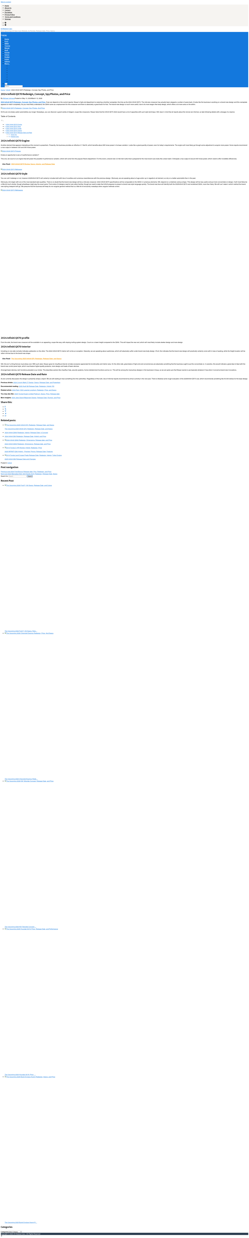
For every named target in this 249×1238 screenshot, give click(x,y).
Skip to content (6, 2)
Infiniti (10, 463)
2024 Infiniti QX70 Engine (14, 124)
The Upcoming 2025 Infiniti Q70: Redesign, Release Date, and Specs (29, 429)
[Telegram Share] (5, 413)
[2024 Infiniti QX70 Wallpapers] (124, 190)
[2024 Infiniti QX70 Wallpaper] (11, 169)
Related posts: (15, 136)
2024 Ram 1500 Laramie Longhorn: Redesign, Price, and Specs (34, 390)
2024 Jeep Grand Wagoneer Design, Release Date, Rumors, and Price (36, 397)
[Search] (6, 84)
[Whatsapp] (5, 416)
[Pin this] (5, 411)
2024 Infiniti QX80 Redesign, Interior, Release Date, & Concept (26, 432)
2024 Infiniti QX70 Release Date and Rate (19, 133)
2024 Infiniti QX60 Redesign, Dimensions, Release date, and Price (28, 444)
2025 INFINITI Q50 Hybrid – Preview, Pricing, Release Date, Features (29, 451)
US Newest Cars (6, 29)
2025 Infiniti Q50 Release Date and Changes (20, 459)
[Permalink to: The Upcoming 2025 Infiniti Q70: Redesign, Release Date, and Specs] (29, 425)
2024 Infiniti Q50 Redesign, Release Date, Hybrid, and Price (25, 436)
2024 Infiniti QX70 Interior (14, 131)
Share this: (14, 135)
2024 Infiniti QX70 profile (13, 128)
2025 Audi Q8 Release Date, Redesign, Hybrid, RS (36, 386)
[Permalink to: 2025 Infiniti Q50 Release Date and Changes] (33, 455)
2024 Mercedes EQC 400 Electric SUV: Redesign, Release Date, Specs (29, 474)
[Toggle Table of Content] (2, 121)
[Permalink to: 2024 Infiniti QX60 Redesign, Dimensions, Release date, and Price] (28, 440)
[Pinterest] (5, 23)
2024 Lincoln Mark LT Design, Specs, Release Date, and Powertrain (36, 382)
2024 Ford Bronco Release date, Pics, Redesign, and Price (26, 471)
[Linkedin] (5, 25)
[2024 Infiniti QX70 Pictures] (11, 151)
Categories (4, 1232)
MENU (4, 35)
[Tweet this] (5, 409)
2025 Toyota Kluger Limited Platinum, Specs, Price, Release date (37, 394)
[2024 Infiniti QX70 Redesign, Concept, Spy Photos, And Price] (23, 108)
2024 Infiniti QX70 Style (13, 126)
